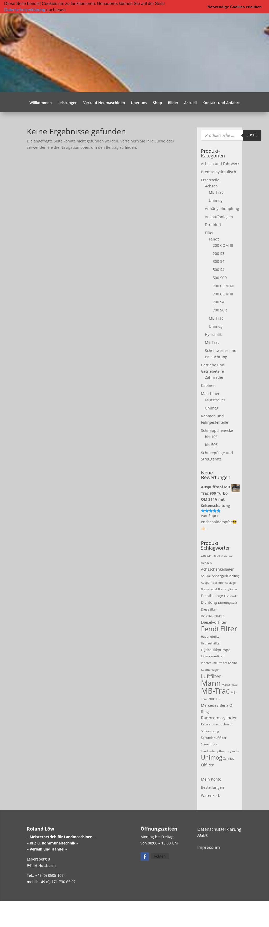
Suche (252, 135)
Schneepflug (210, 731)
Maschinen (210, 393)
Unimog (216, 200)
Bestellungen (212, 787)
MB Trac (216, 192)
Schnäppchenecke (217, 430)
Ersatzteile (210, 179)
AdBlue (206, 576)
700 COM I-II (223, 285)
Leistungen (67, 103)
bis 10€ (211, 436)
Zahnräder (214, 377)
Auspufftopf (209, 583)
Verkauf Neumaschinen (104, 103)
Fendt (214, 239)
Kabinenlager (210, 670)
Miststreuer (215, 399)
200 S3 (218, 253)
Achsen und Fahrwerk (220, 163)
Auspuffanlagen (219, 216)
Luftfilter (211, 676)
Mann (211, 683)
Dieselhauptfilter (212, 616)
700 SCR (220, 310)
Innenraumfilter (212, 656)
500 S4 (218, 269)
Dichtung (209, 602)
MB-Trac (215, 690)
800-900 (218, 556)
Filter (209, 232)
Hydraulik (213, 334)
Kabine (232, 663)
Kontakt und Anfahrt (221, 103)
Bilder (173, 103)
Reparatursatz (210, 724)
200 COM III (223, 245)
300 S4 (218, 261)
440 (203, 556)
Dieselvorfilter (213, 622)
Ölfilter (207, 764)
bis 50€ (211, 444)
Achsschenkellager (217, 569)
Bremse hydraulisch (218, 171)
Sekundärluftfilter (213, 737)
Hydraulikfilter (210, 643)
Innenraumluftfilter (214, 663)
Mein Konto (211, 779)
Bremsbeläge (227, 583)
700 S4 (218, 301)
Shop (157, 103)
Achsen (211, 185)
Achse (228, 556)
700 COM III (223, 293)
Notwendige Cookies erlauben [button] (235, 7)
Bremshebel (209, 589)
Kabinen (208, 385)
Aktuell (190, 103)
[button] (67, 10)
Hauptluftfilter (210, 636)
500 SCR (220, 277)
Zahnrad (229, 758)
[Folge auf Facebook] (145, 856)
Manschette (229, 685)
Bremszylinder (227, 589)
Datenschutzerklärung (24, 10)
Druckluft (213, 224)
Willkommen (40, 103)
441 (209, 556)
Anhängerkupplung (222, 208)
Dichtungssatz (227, 603)
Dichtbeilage (212, 595)
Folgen (160, 856)
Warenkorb (210, 795)
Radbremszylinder (219, 718)
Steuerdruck (209, 744)
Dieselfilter (209, 609)
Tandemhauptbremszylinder (220, 751)
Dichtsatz (231, 596)
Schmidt (226, 724)
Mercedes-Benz (214, 705)
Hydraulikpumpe (215, 649)
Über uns (139, 103)
